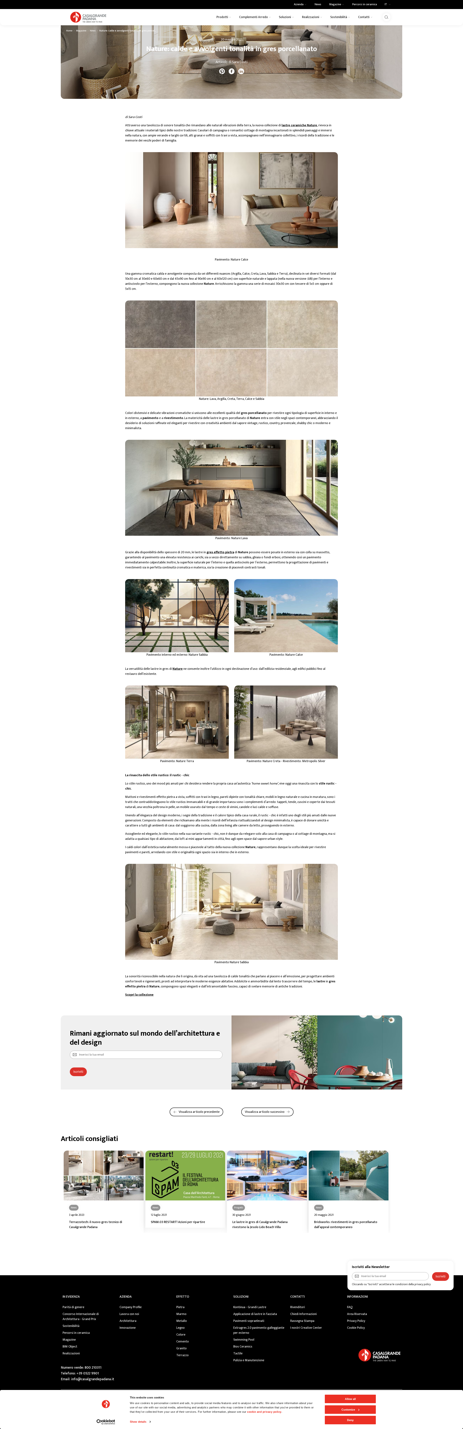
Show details (138, 1421)
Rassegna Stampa (302, 1320)
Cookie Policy (356, 1327)
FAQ (349, 1307)
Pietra (180, 1307)
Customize (348, 1409)
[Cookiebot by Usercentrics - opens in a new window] (106, 1422)
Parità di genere (73, 1307)
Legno (180, 1327)
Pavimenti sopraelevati (248, 1320)
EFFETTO (182, 1296)
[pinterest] (222, 71)
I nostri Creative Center (306, 1327)
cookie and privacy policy (264, 1411)
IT (386, 4)
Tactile (238, 1353)
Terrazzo (182, 1355)
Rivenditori (297, 1307)
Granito (181, 1348)
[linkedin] (241, 71)
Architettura (128, 1320)
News (93, 31)
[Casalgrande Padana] (88, 17)
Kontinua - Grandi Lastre (249, 1307)
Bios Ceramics (242, 1346)
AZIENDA (126, 1296)
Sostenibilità (71, 1326)
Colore (180, 1334)
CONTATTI (297, 1296)
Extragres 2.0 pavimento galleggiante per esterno (258, 1330)
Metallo (181, 1320)
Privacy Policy (356, 1320)
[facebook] (231, 71)
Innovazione (128, 1327)
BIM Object (70, 1346)
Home (69, 31)
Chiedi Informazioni (303, 1314)
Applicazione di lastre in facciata (255, 1314)
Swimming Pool (243, 1339)
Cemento (182, 1341)
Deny (350, 1420)
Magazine (81, 31)
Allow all (350, 1398)
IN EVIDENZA (71, 1296)
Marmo (181, 1314)
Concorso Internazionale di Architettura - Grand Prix (81, 1317)
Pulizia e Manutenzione (248, 1360)
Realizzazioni (71, 1353)
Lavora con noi (129, 1314)
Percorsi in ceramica (76, 1332)
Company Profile (131, 1307)
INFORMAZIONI (357, 1296)
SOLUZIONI (241, 1296)
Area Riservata (357, 1314)
